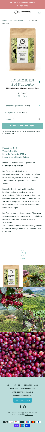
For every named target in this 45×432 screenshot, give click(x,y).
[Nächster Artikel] (40, 82)
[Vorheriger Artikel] (5, 82)
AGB (36, 385)
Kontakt (14, 388)
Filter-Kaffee (18, 21)
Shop (10, 21)
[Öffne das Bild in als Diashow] (23, 48)
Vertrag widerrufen (22, 400)
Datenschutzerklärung (22, 392)
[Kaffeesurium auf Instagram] (24, 407)
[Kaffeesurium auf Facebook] (20, 407)
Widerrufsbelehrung (22, 396)
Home (4, 21)
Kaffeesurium (29, 415)
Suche (17, 385)
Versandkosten (28, 388)
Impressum (27, 385)
